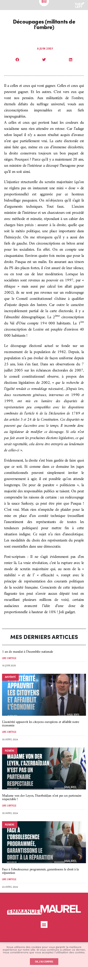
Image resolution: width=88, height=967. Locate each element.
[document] (44, 483)
